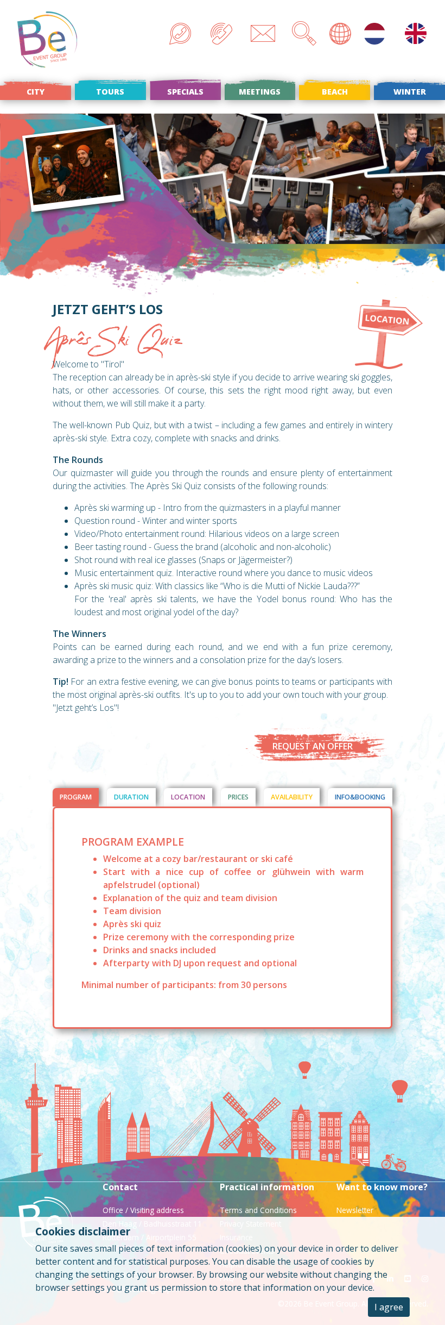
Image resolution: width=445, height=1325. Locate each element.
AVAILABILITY (292, 797)
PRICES (238, 797)
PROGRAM (76, 797)
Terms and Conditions (258, 1210)
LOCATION (188, 797)
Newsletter (354, 1210)
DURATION (131, 797)
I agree (388, 1307)
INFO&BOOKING (360, 797)
